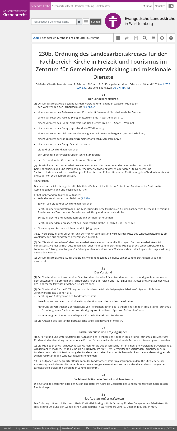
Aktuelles (160, 6)
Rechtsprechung (84, 6)
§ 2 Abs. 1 (87, 198)
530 (84, 87)
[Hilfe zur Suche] (79, 21)
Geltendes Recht (40, 6)
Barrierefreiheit (71, 428)
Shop (149, 6)
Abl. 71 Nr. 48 (121, 87)
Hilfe (86, 428)
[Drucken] (170, 38)
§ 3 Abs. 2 (89, 106)
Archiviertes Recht (62, 6)
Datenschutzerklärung (46, 428)
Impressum (22, 428)
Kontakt (8, 428)
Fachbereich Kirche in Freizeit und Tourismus (66, 38)
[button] (170, 6)
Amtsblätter (103, 6)
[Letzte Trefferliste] (86, 21)
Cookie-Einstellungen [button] (105, 428)
